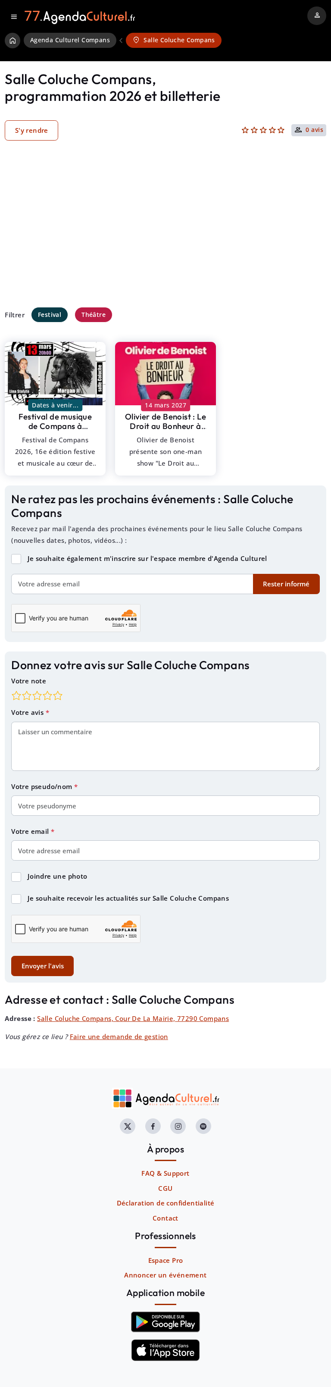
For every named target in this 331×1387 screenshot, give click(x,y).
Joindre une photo (57, 876)
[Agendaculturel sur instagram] (178, 1126)
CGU (165, 1188)
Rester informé (286, 583)
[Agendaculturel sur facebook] (153, 1126)
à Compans (55, 426)
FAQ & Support (165, 1173)
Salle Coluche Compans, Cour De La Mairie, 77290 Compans (133, 1018)
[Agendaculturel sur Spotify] (203, 1126)
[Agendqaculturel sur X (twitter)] (127, 1126)
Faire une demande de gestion (119, 1036)
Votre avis (28, 712)
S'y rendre (31, 130)
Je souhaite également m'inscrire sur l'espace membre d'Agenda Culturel (147, 558)
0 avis (314, 130)
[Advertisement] (165, 237)
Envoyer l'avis (43, 965)
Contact (165, 1218)
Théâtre (93, 314)
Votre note (28, 680)
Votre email (31, 831)
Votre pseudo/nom (42, 786)
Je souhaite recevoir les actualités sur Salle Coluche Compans (128, 898)
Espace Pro (165, 1260)
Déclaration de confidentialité (166, 1203)
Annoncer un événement (165, 1275)
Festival (49, 314)
